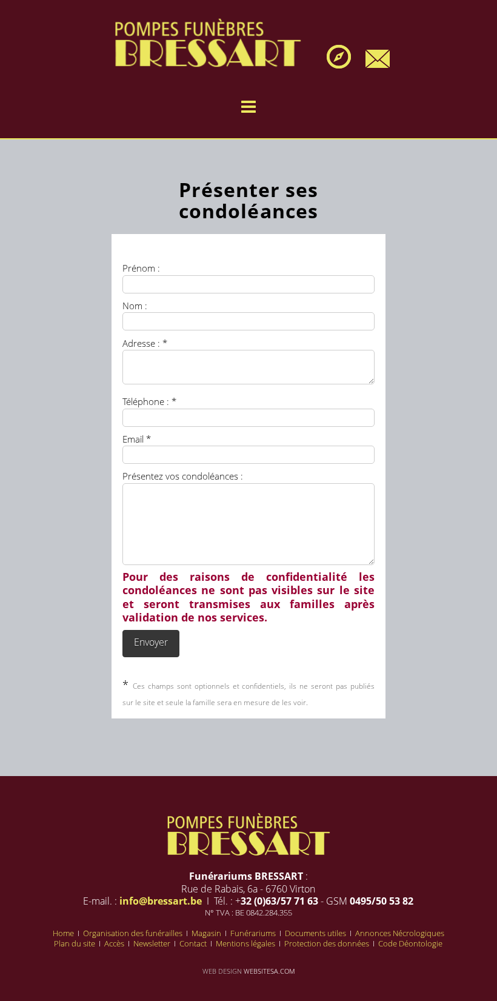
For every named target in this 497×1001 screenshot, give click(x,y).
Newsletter (152, 943)
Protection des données (327, 943)
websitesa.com (269, 971)
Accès (115, 943)
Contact (193, 943)
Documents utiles (316, 933)
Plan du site (75, 943)
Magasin (207, 933)
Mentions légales (246, 943)
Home (64, 933)
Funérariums (254, 933)
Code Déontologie (410, 943)
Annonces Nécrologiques (399, 933)
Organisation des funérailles (133, 933)
